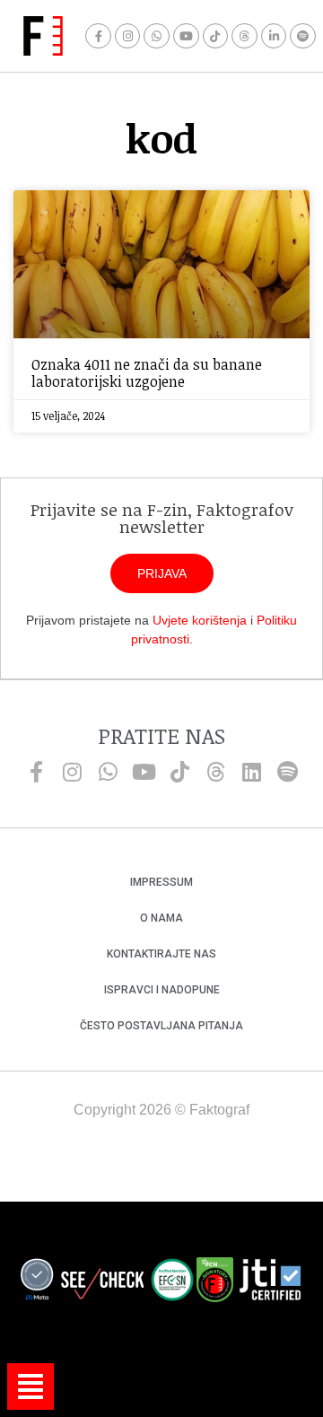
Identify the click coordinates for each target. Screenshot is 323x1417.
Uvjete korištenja (200, 620)
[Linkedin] (251, 772)
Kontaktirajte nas (161, 954)
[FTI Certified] (270, 1282)
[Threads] (244, 36)
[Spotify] (303, 36)
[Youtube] (186, 36)
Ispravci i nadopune (162, 990)
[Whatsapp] (157, 36)
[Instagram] (128, 36)
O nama (161, 918)
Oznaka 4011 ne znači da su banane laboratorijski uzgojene (146, 372)
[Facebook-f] (98, 36)
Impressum (161, 882)
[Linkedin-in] (274, 36)
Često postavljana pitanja (161, 1025)
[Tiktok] (216, 36)
